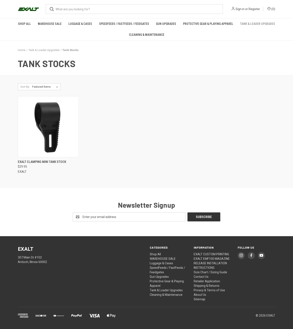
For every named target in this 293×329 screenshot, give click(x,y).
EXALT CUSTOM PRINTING (211, 254)
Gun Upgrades (166, 24)
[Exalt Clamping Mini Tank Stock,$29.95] (48, 126)
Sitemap (199, 299)
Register (254, 9)
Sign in (240, 9)
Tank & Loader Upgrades (257, 24)
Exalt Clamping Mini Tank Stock (42, 162)
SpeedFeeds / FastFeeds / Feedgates (124, 24)
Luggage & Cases (80, 24)
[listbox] (46, 87)
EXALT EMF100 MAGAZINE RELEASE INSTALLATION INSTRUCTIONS (212, 263)
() (273, 9)
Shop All (24, 24)
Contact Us (201, 276)
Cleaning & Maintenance (146, 34)
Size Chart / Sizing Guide (210, 272)
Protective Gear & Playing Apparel (208, 24)
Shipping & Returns (206, 285)
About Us (200, 294)
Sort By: (25, 86)
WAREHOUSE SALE (50, 24)
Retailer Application (207, 281)
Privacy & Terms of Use (209, 290)
